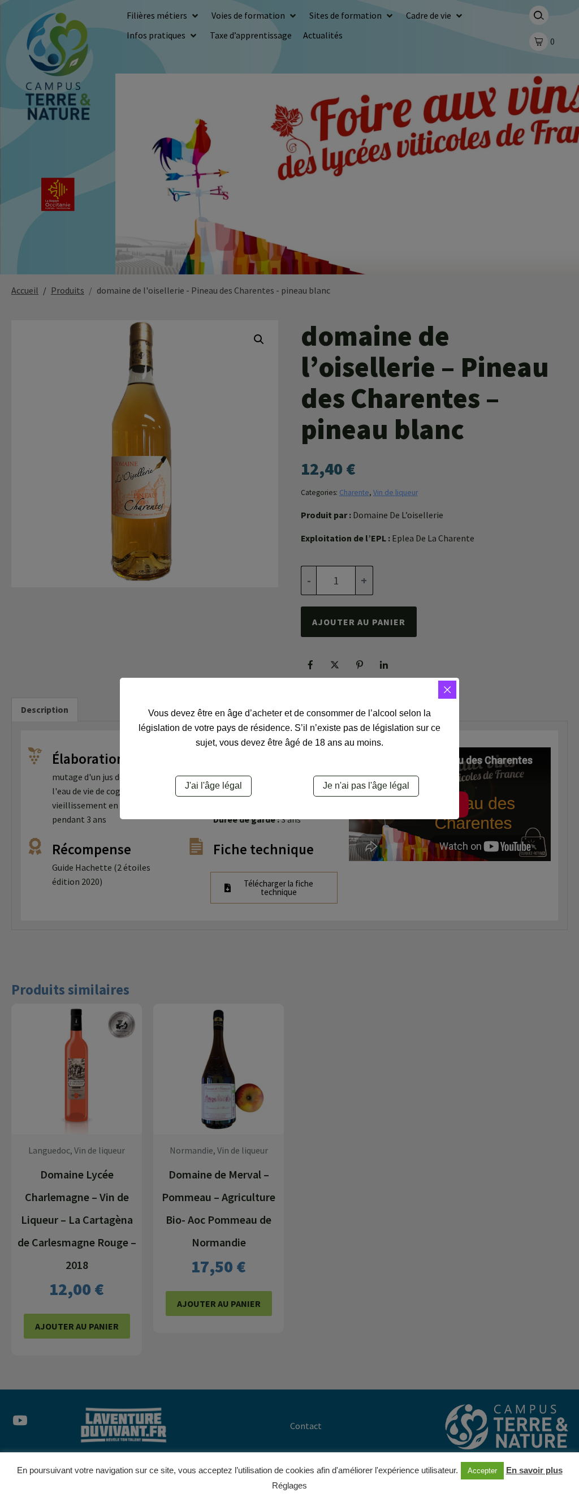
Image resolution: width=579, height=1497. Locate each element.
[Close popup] (447, 690)
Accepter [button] (482, 1470)
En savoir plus (534, 1470)
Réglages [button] (289, 1485)
